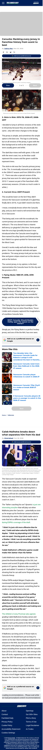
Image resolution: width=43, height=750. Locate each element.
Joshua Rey (8, 48)
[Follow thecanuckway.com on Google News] (37, 339)
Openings (29, 711)
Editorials (11, 415)
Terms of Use (31, 722)
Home (4, 415)
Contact (5, 714)
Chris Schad (8, 438)
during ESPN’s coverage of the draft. (16, 522)
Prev (8, 85)
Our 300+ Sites (32, 714)
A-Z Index (30, 729)
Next (35, 85)
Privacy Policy (7, 722)
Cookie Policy (7, 725)
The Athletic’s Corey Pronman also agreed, (19, 614)
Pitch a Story (31, 718)
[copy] (14, 52)
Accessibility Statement (11, 729)
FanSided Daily (7, 718)
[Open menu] (3, 3)
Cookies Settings (8, 733)
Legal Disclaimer (32, 725)
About (4, 711)
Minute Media (11, 738)
